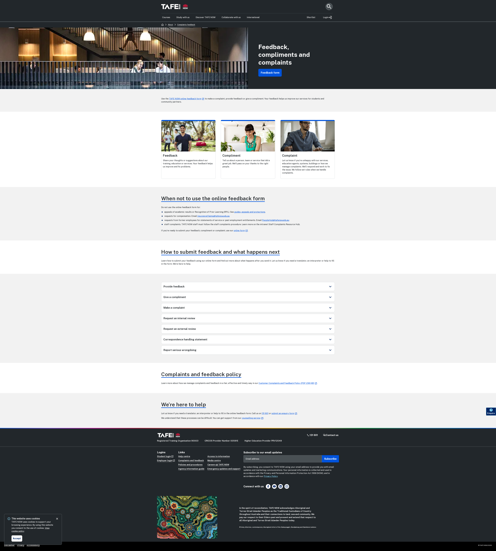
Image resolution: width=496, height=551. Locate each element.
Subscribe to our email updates (262, 452)
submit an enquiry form (283, 413)
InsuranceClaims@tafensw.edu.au (213, 216)
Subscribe (330, 458)
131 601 (265, 413)
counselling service (251, 418)
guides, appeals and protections (249, 212)
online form (239, 230)
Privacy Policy (271, 476)
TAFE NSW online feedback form (185, 98)
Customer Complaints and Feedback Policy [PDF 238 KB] (286, 383)
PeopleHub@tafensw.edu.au (275, 220)
